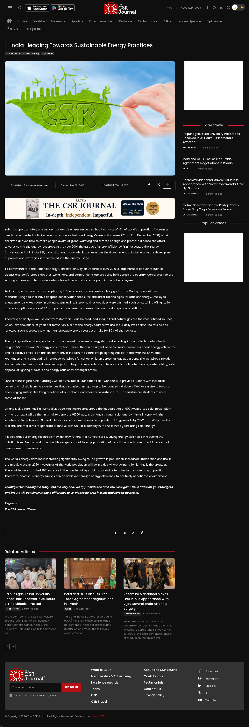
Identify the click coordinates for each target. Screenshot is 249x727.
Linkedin (210, 686)
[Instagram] (214, 8)
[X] (228, 8)
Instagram (212, 678)
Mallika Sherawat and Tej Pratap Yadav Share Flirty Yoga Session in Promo (211, 207)
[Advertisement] (213, 85)
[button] (20, 7)
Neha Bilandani (38, 185)
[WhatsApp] (142, 533)
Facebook (211, 671)
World (68, 608)
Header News (12, 608)
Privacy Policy (48, 695)
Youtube (210, 700)
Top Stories (47, 53)
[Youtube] (199, 700)
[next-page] (13, 646)
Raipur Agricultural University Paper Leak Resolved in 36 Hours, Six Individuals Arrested (30, 599)
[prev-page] (7, 646)
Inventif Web (99, 716)
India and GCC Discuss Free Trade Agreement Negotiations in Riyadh (88, 599)
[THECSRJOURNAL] (121, 8)
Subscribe (71, 687)
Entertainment (132, 613)
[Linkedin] (221, 8)
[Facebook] (207, 8)
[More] (167, 185)
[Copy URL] (133, 533)
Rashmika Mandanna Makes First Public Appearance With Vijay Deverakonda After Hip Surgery (146, 601)
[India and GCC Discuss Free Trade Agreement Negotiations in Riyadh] (90, 573)
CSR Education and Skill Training (22, 53)
